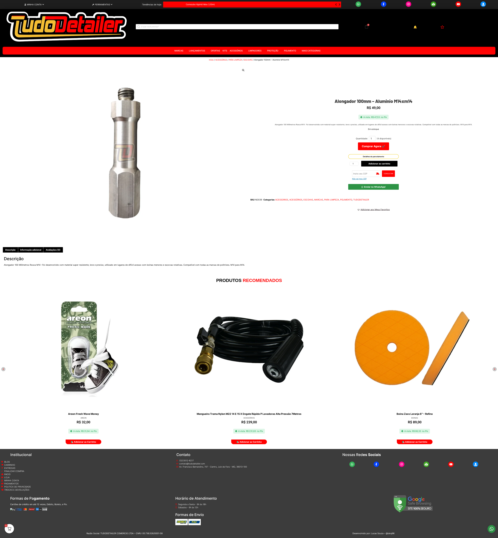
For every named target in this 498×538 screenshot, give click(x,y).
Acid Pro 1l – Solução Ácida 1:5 (181, 4)
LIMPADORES (254, 50)
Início (211, 60)
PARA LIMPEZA (235, 60)
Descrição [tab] (10, 250)
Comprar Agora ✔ (373, 146)
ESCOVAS (248, 60)
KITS (225, 50)
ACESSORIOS (281, 199)
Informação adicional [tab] (30, 250)
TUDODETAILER (361, 199)
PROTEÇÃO (272, 50)
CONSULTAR (388, 174)
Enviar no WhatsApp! (375, 187)
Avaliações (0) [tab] (53, 250)
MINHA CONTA (34, 4)
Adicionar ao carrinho (379, 163)
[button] (339, 4)
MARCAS (178, 50)
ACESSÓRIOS (236, 50)
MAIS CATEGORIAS (311, 50)
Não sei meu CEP (359, 179)
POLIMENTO (290, 50)
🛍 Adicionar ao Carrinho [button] (83, 442)
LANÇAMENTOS (197, 50)
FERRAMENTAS (102, 4)
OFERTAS (215, 50)
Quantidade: (362, 138)
